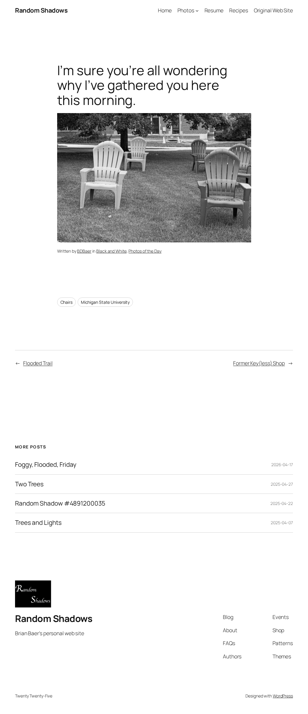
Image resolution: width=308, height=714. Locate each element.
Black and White (111, 251)
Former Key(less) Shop (259, 363)
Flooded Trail (38, 363)
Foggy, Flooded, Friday (45, 464)
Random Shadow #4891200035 (60, 503)
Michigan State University (105, 302)
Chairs (66, 302)
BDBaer (84, 251)
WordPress (283, 696)
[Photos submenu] (197, 10)
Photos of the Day (144, 251)
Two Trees (29, 484)
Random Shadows (41, 10)
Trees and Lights (38, 522)
